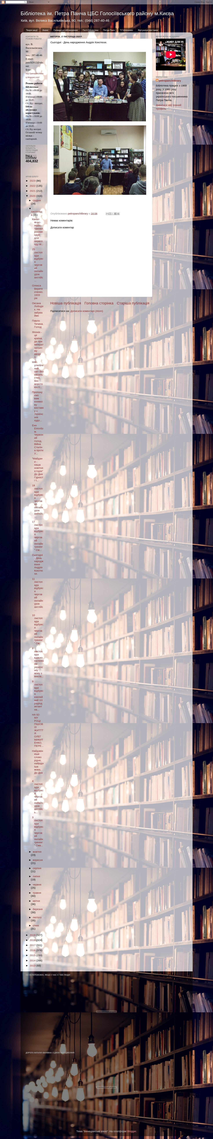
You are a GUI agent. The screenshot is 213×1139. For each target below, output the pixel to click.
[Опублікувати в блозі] (110, 213)
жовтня (37, 851)
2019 (33, 935)
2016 (33, 950)
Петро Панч (109, 30)
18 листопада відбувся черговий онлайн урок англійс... (37, 501)
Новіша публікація (65, 303)
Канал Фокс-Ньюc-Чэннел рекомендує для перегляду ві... (37, 232)
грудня (37, 200)
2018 (33, 940)
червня (37, 884)
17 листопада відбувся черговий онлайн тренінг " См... (37, 535)
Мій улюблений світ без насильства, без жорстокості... (37, 375)
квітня (36, 901)
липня (36, 876)
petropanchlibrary (170, 80)
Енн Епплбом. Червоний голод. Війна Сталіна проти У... (37, 439)
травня (37, 892)
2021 (33, 190)
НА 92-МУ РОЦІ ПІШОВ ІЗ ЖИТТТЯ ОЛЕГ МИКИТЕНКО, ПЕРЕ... (37, 730)
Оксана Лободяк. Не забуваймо (37, 309)
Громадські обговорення (66, 30)
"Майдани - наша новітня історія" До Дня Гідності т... (37, 469)
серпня (37, 868)
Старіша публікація (133, 303)
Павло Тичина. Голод (37, 323)
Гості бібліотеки (90, 30)
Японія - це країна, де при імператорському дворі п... (37, 345)
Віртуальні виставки (148, 30)
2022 (33, 185)
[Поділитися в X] (112, 213)
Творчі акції (31, 30)
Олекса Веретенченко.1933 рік (37, 292)
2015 (33, 955)
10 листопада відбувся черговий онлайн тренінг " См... (37, 629)
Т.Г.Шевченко (126, 30)
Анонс (45, 30)
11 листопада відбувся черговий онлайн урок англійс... (37, 594)
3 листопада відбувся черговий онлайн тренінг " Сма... (37, 831)
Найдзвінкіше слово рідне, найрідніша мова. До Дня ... (38, 763)
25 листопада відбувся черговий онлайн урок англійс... (37, 265)
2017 (33, 945)
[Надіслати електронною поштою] (107, 213)
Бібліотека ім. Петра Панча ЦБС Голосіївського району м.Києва (97, 13)
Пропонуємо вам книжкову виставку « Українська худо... (38, 406)
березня (38, 909)
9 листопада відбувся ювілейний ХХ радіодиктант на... (37, 695)
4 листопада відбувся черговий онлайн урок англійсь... (37, 797)
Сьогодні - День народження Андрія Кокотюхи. (37, 564)
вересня (38, 860)
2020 (33, 196)
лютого (37, 917)
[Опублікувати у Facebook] (115, 213)
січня (36, 925)
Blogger (131, 1131)
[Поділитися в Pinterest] (118, 213)
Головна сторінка (98, 303)
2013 (33, 965)
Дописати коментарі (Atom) (86, 311)
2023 (33, 180)
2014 (33, 960)
